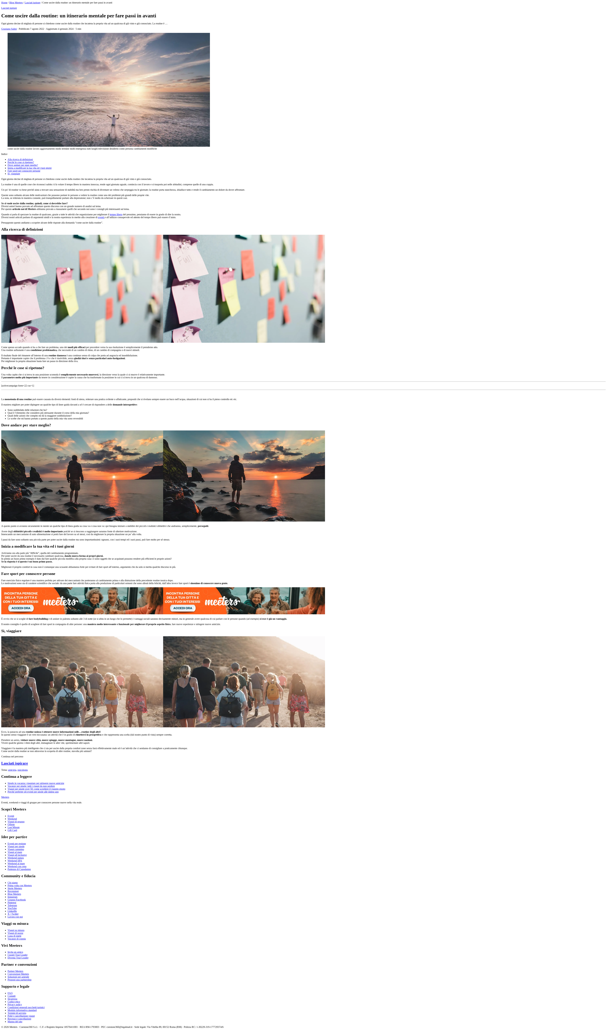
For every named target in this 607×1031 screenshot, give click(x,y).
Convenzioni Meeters (18, 974)
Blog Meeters (16, 2)
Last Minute (14, 827)
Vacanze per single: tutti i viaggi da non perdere (31, 786)
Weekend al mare (16, 863)
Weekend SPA (15, 860)
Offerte (11, 824)
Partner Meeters (15, 971)
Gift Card (12, 830)
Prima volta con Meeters (20, 885)
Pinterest (12, 902)
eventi (101, 217)
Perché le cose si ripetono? (21, 162)
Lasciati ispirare (32, 2)
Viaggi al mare (15, 852)
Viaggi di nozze (15, 933)
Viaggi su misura (16, 930)
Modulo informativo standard (22, 1010)
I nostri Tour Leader (18, 955)
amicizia (12, 770)
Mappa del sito (15, 1021)
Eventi (11, 816)
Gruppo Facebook (17, 899)
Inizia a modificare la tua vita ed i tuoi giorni (30, 168)
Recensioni (13, 891)
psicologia (23, 770)
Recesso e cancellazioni (19, 1018)
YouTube (12, 908)
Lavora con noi (15, 916)
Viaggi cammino (16, 849)
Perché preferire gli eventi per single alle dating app (33, 791)
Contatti (11, 996)
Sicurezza (12, 998)
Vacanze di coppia (17, 938)
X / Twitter (13, 914)
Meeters (5, 797)
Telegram (12, 905)
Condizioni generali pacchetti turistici (26, 1007)
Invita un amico (15, 952)
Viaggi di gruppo (16, 821)
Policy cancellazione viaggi (21, 1016)
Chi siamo (13, 882)
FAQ (10, 993)
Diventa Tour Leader (18, 957)
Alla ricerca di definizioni (20, 159)
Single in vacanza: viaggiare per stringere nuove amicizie (36, 783)
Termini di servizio (17, 1013)
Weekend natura (16, 857)
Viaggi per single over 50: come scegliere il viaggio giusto (36, 789)
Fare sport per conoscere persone (24, 170)
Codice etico (14, 1001)
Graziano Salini (9, 29)
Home (4, 2)
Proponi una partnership (19, 979)
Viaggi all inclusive (17, 855)
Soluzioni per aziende (18, 977)
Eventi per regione (17, 843)
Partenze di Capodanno (19, 869)
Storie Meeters (15, 888)
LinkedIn (12, 911)
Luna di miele (14, 936)
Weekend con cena (17, 866)
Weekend (12, 818)
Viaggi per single (16, 846)
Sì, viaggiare (14, 173)
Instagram (12, 897)
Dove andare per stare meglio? (23, 165)
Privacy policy (15, 1004)
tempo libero (116, 214)
